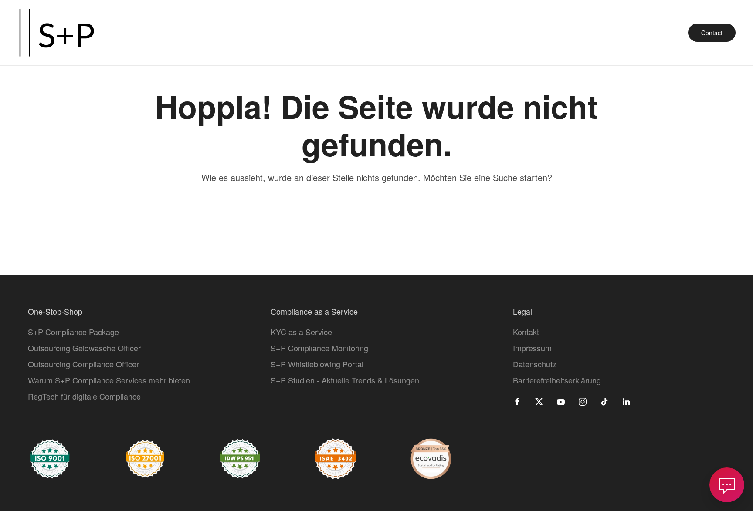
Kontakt (526, 331)
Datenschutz (534, 364)
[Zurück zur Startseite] (56, 32)
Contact (711, 32)
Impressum (532, 347)
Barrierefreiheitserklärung (557, 380)
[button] (726, 484)
